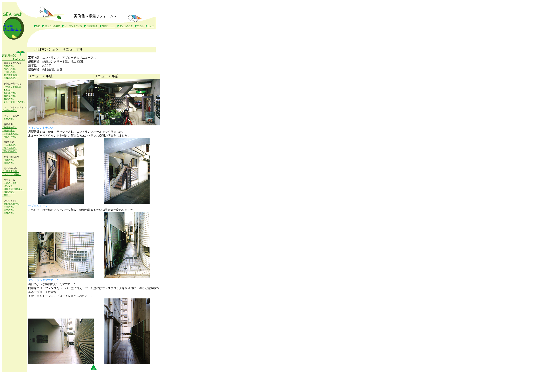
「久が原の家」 (9, 93)
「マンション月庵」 (11, 174)
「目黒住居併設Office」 (13, 189)
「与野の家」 (8, 119)
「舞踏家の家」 (9, 96)
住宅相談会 (92, 26)
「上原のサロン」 (10, 183)
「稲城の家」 (8, 213)
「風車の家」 (8, 163)
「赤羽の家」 (8, 210)
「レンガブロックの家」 (14, 102)
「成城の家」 (8, 192)
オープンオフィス (73, 26)
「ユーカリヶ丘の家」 (13, 86)
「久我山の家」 (9, 78)
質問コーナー (108, 26)
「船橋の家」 (8, 66)
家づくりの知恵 (52, 26)
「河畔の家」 (8, 160)
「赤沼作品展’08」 (11, 204)
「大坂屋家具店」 (10, 133)
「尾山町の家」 (9, 136)
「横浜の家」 (8, 99)
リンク (150, 26)
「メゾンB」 (8, 186)
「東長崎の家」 (9, 110)
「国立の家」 (8, 207)
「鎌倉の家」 (8, 130)
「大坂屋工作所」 (10, 171)
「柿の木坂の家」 (10, 75)
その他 (140, 26)
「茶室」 (6, 195)
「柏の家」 (7, 89)
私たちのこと (126, 26)
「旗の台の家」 (9, 69)
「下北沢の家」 (9, 72)
